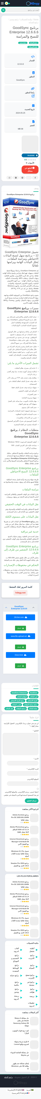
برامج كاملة (8, 1077)
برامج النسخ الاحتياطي (17, 700)
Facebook (35, 177)
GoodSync (33, 693)
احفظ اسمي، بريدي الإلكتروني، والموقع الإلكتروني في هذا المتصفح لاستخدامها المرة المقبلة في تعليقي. (20, 793)
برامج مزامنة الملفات (30, 704)
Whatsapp (9, 177)
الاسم (36, 759)
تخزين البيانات (16, 704)
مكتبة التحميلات (26, 19)
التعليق (35, 731)
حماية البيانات (33, 708)
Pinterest (22, 177)
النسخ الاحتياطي (32, 700)
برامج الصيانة (33, 22)
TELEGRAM (30, 155)
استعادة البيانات (22, 697)
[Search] (3, 10)
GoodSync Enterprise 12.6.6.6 (19, 607)
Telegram (16, 177)
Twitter (29, 177)
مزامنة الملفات (21, 708)
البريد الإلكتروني (32, 769)
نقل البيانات (9, 708)
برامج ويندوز (14, 19)
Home (36, 19)
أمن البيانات (33, 697)
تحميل (19, 628)
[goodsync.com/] (20, 96)
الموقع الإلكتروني (32, 779)
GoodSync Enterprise (19, 693)
